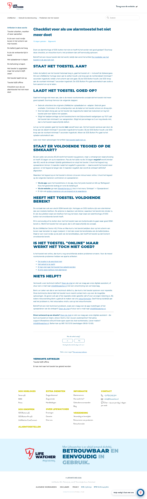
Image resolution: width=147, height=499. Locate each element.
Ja (67, 340)
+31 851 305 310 (110, 395)
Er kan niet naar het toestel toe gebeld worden (57, 267)
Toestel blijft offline (15, 82)
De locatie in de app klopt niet (50, 261)
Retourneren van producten (83, 420)
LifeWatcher (11, 18)
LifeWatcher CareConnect (27, 420)
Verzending (81, 413)
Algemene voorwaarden (46, 487)
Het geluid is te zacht (46, 264)
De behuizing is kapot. (16, 64)
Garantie (49, 416)
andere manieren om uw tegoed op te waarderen (67, 191)
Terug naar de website (125, 6)
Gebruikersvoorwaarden (82, 403)
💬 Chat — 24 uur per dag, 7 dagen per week (113, 404)
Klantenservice (79, 395)
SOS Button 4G (24, 413)
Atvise (76, 492)
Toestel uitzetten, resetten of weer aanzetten (18, 32)
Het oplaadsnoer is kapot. (17, 59)
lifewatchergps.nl (65, 188)
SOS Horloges (27, 391)
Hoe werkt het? (79, 399)
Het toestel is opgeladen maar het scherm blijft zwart (17, 71)
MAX (20, 399)
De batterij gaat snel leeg (17, 48)
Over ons (49, 420)
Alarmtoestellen (29, 427)
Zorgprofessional (51, 395)
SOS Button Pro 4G (25, 417)
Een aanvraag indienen (80, 352)
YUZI (82, 492)
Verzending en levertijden (82, 416)
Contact (106, 391)
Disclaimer (64, 487)
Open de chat (67, 283)
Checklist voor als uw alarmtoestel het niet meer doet (18, 89)
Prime (20, 403)
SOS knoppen (26, 410)
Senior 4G (22, 395)
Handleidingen (51, 403)
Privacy (76, 487)
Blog (75, 406)
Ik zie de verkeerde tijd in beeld (17, 53)
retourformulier (85, 299)
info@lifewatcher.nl (59, 286)
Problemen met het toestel (49, 18)
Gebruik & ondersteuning (28, 18)
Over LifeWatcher (57, 409)
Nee (79, 340)
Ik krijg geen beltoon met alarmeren (52, 270)
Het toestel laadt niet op (17, 78)
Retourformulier (79, 424)
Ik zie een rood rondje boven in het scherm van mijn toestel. (17, 41)
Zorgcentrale (50, 399)
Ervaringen (49, 413)
